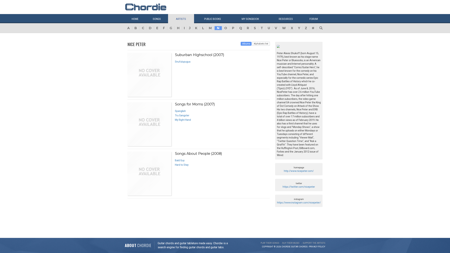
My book (250, 19)
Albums (246, 43)
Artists (181, 19)
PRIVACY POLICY (317, 246)
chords (303, 246)
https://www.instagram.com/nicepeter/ (299, 202)
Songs (157, 19)
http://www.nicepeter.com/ (299, 171)
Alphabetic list (261, 43)
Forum (314, 19)
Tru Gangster (182, 115)
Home (135, 19)
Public (212, 19)
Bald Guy (180, 160)
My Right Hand (183, 119)
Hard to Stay (182, 164)
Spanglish (180, 111)
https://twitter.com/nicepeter (299, 186)
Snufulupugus (183, 61)
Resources (286, 19)
